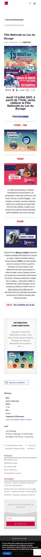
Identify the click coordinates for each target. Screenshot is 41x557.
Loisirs (8, 419)
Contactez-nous (11, 460)
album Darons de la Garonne (19, 289)
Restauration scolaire (13, 473)
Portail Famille (11, 466)
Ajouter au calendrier (17, 382)
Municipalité (15, 419)
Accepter (7, 553)
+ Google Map (28, 437)
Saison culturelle (25, 419)
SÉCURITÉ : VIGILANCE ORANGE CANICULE (19, 495)
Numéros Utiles (11, 463)
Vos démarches (11, 470)
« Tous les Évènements (13, 19)
